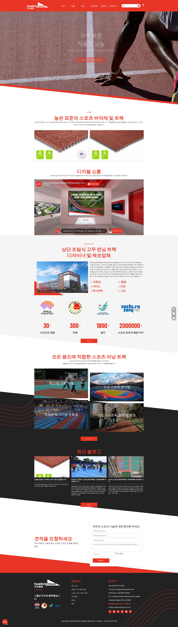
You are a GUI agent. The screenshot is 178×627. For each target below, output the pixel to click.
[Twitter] (118, 611)
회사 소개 (74, 586)
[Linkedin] (114, 611)
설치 (72, 604)
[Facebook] (109, 611)
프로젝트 (74, 596)
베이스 (73, 600)
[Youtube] (122, 611)
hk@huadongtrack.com (122, 607)
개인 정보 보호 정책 (110, 621)
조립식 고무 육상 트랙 (78, 589)
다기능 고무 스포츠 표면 (79, 593)
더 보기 (89, 341)
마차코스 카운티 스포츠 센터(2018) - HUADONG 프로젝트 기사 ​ (88, 480)
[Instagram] (126, 611)
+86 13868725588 (123, 593)
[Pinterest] (130, 611)
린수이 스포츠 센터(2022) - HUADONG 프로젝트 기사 (126, 480)
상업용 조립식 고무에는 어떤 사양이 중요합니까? (50, 479)
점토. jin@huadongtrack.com (124, 589)
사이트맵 (99, 621)
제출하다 (101, 561)
